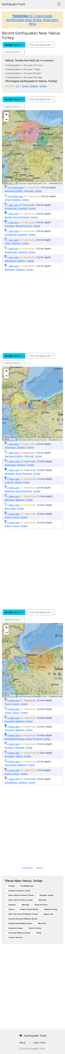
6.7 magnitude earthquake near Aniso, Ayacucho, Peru (32, 20)
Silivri (7, 243)
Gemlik (8, 217)
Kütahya (34, 86)
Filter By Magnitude (40, 44)
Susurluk (9, 721)
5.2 (17, 86)
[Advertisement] (32, 312)
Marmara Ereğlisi (14, 190)
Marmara (9, 499)
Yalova (18, 482)
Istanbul (22, 208)
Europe (12, 886)
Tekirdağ (28, 190)
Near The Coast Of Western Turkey (23, 914)
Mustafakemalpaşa (15, 738)
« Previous (27, 867)
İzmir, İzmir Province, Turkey (21, 900)
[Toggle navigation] (59, 4)
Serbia (39, 933)
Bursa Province (21, 217)
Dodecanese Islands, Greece (20, 923)
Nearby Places (13, 51)
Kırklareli (42, 900)
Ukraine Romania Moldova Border (23, 919)
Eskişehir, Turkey (46, 895)
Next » (40, 867)
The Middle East (27, 886)
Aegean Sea (48, 914)
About (22, 1042)
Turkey (43, 86)
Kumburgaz (11, 208)
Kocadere (10, 756)
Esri (60, 183)
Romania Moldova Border (19, 933)
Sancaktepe (11, 782)
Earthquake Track (13, 4)
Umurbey (9, 225)
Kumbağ (9, 747)
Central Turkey (35, 928)
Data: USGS (39, 1042)
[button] (25, 131)
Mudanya (10, 473)
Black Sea (42, 923)
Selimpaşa (10, 260)
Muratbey (10, 269)
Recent (13, 44)
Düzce (8, 517)
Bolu (7, 508)
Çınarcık (9, 482)
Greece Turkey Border (29, 909)
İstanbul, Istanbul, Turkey (19, 890)
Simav (25, 86)
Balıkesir (20, 499)
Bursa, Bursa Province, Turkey (21, 895)
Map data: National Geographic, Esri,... (33, 183)
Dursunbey (10, 764)
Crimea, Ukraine (15, 937)
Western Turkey (50, 909)
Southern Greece (16, 928)
